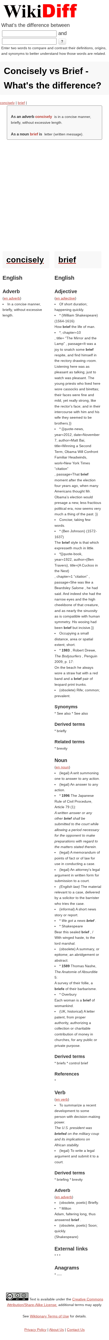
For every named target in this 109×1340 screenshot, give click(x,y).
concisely (7, 103)
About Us (56, 1330)
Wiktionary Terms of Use (49, 1316)
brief (21, 103)
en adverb (12, 298)
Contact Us (76, 1330)
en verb (62, 1099)
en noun (62, 767)
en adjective (65, 298)
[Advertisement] (54, 194)
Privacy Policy (35, 1330)
